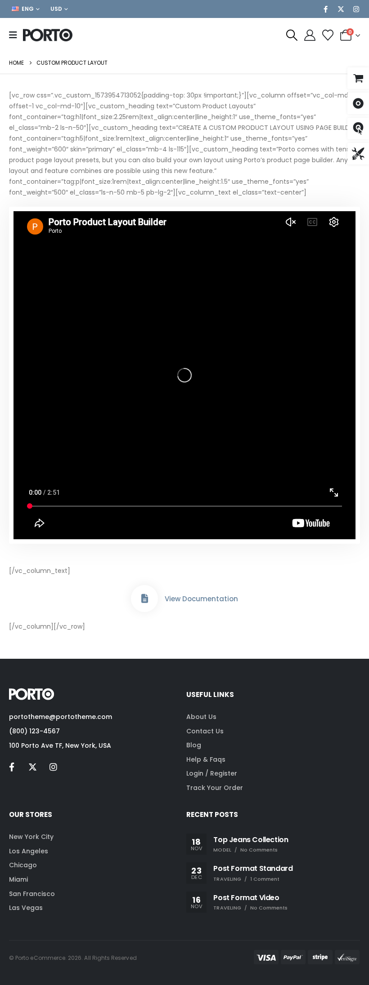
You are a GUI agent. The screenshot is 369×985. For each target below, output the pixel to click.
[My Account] (309, 35)
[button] (291, 35)
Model (222, 849)
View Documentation (201, 598)
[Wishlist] (327, 35)
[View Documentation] (144, 598)
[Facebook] (325, 9)
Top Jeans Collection (250, 839)
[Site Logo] (47, 35)
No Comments (259, 849)
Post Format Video (246, 897)
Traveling (227, 879)
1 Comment (265, 879)
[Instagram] (356, 9)
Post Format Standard (252, 868)
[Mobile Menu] (16, 35)
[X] (340, 9)
